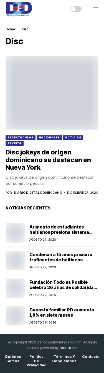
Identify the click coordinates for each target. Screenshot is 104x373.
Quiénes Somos (13, 358)
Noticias (73, 137)
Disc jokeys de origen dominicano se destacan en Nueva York (48, 159)
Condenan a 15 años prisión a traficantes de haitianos (60, 257)
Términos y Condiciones (64, 358)
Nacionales (49, 137)
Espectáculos (20, 137)
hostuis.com (69, 347)
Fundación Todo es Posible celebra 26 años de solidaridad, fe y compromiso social (63, 287)
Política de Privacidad (37, 360)
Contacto (91, 356)
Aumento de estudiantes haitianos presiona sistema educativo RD (59, 232)
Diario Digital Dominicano (38, 193)
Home (10, 29)
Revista (14, 143)
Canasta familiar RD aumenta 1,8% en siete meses (61, 312)
